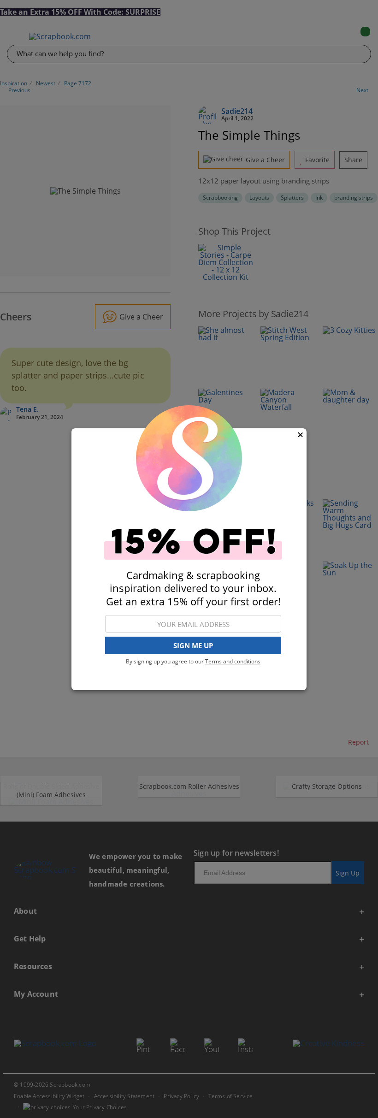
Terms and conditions (232, 661)
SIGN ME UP (193, 645)
